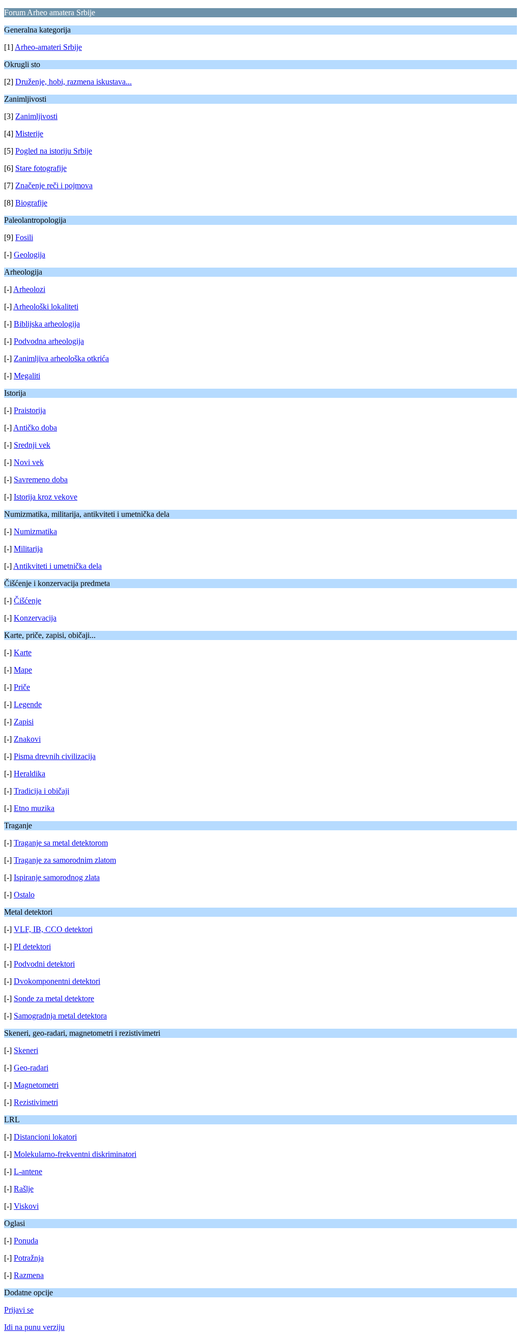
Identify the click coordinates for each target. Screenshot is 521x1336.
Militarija (28, 548)
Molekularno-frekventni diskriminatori (75, 1154)
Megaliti (27, 375)
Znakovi (27, 739)
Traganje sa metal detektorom (61, 842)
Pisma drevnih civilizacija (55, 756)
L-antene (28, 1171)
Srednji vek (32, 445)
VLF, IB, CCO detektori (53, 929)
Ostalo (24, 894)
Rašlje (24, 1188)
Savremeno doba (41, 479)
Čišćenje (27, 600)
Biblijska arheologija (47, 324)
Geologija (29, 254)
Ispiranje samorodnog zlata (57, 877)
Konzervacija (35, 618)
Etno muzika (34, 808)
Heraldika (29, 773)
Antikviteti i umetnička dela (57, 566)
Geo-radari (31, 1067)
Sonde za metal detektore (54, 998)
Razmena (29, 1275)
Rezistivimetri (36, 1102)
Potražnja (29, 1258)
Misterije (29, 133)
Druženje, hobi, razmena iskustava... (73, 81)
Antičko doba (35, 427)
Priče (22, 687)
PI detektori (32, 946)
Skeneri (26, 1050)
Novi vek (29, 462)
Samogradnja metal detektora (60, 1015)
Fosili (24, 237)
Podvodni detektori (44, 964)
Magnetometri (36, 1085)
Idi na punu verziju (34, 1327)
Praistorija (30, 410)
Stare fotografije (41, 168)
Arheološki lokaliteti (45, 306)
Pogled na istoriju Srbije (53, 151)
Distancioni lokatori (45, 1136)
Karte (23, 652)
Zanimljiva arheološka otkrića (61, 358)
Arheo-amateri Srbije (48, 47)
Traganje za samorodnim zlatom (65, 860)
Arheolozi (29, 289)
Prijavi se (19, 1309)
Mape (23, 669)
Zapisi (24, 721)
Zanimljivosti (36, 116)
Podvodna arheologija (49, 341)
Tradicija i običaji (41, 791)
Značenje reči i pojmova (54, 185)
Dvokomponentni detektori (57, 981)
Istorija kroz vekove (45, 496)
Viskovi (26, 1206)
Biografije (31, 202)
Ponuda (26, 1240)
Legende (28, 704)
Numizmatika (35, 531)
